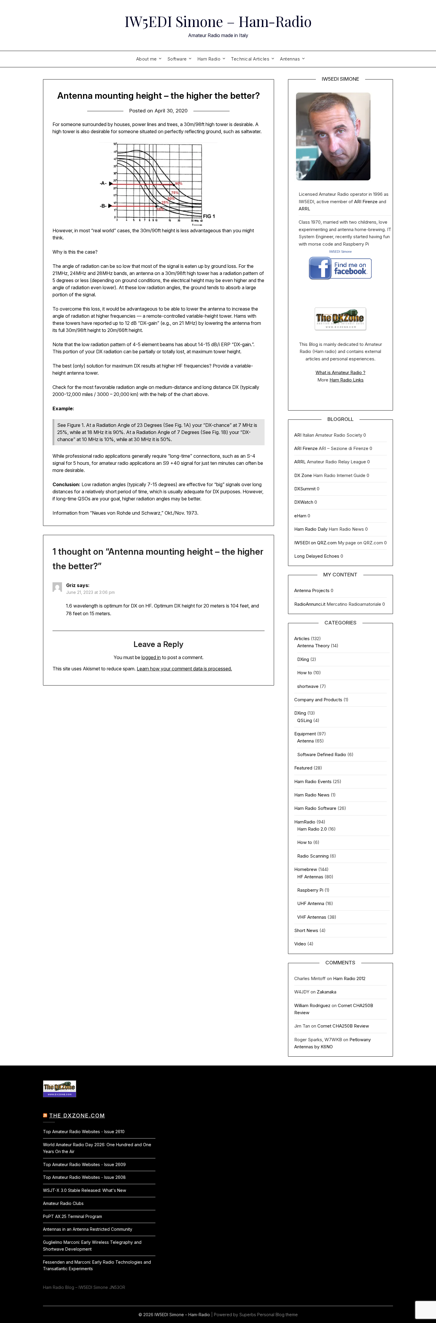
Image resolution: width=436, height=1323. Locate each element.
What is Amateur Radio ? (340, 372)
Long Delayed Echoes (316, 556)
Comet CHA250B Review (343, 1026)
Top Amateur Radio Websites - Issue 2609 (84, 1164)
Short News (306, 930)
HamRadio (304, 822)
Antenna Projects (312, 590)
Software (177, 59)
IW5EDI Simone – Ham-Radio (218, 21)
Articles (302, 638)
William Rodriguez (312, 1005)
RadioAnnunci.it (309, 604)
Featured (303, 768)
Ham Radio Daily (310, 529)
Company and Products (318, 699)
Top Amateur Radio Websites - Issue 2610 (84, 1131)
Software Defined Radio (321, 754)
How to (304, 672)
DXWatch (303, 502)
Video (300, 944)
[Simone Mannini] (340, 281)
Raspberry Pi (310, 890)
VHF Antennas (311, 917)
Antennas (290, 59)
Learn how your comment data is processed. (184, 669)
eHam (300, 516)
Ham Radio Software (315, 808)
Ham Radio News (312, 795)
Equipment (305, 734)
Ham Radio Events (313, 781)
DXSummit (305, 489)
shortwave (308, 686)
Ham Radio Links (347, 380)
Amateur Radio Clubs (63, 1203)
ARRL (304, 209)
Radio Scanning (313, 856)
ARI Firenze (366, 201)
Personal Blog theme (277, 1314)
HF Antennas (310, 877)
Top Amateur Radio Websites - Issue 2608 (84, 1177)
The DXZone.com (77, 1115)
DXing (303, 659)
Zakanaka (326, 992)
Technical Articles (250, 59)
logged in (151, 657)
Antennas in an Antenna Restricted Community (87, 1229)
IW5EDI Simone (340, 251)
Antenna (305, 741)
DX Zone (303, 475)
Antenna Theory (313, 645)
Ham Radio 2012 (349, 978)
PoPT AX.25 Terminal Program (72, 1216)
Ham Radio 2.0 (312, 829)
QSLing (304, 720)
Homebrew (305, 869)
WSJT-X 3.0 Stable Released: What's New (84, 1190)
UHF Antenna (310, 903)
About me (146, 59)
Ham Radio (209, 59)
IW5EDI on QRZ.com (315, 543)
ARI (297, 435)
